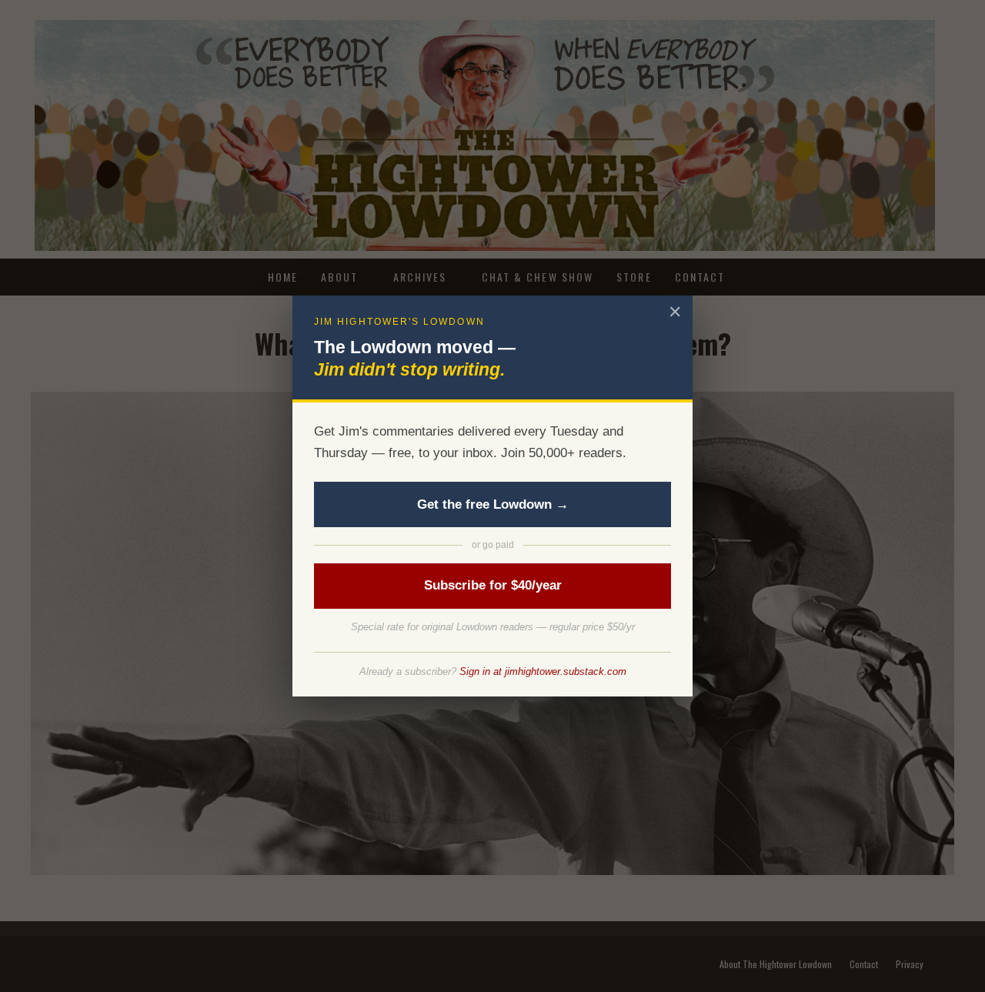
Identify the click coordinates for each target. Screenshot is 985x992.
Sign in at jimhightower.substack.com (542, 671)
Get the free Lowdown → (493, 504)
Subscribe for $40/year (493, 585)
